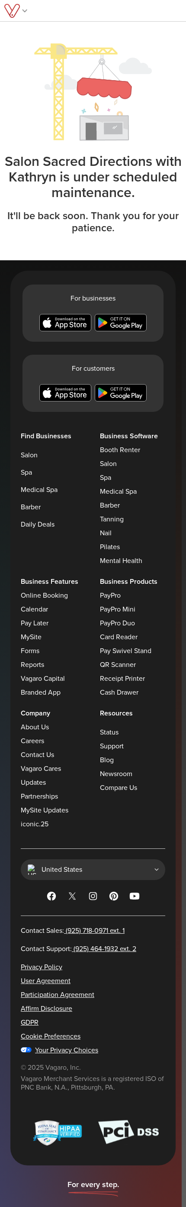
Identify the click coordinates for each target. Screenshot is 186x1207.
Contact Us (37, 754)
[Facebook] (51, 897)
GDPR (29, 1022)
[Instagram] (93, 897)
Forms (30, 650)
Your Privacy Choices (66, 1050)
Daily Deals (38, 524)
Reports (32, 664)
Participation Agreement (57, 994)
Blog (107, 760)
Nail (106, 533)
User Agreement (46, 981)
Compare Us (118, 787)
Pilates (110, 547)
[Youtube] (134, 897)
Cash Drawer (119, 692)
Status (109, 732)
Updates (33, 782)
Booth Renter (120, 450)
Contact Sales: (73, 930)
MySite (31, 637)
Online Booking (44, 595)
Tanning (112, 519)
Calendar (34, 609)
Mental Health (121, 560)
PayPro (110, 595)
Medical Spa (39, 489)
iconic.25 (34, 824)
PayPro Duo (117, 623)
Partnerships (39, 796)
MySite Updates (44, 810)
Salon (29, 455)
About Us (35, 727)
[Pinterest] (114, 897)
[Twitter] (72, 897)
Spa (26, 472)
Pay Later (34, 623)
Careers (32, 741)
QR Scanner (118, 664)
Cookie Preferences (50, 1036)
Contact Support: (78, 949)
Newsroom (116, 773)
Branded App (41, 692)
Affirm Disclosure (46, 1008)
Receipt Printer (122, 678)
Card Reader (119, 637)
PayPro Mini (117, 609)
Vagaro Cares (41, 768)
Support (112, 746)
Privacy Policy (41, 967)
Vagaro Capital (43, 678)
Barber (31, 507)
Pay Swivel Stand (125, 650)
